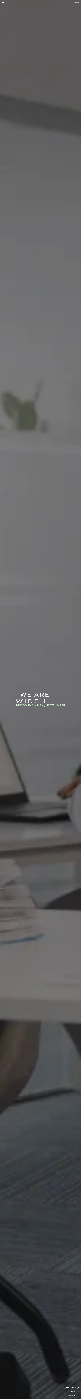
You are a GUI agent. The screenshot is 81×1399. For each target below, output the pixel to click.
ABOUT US (72, 1395)
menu (76, 2)
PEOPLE (73, 1391)
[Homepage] (6, 2)
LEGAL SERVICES (70, 1388)
